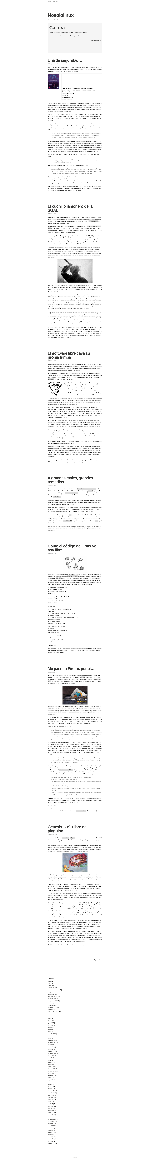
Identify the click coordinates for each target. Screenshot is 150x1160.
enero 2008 (50, 1088)
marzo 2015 (51, 1027)
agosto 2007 (51, 1099)
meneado (90, 491)
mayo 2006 (50, 1132)
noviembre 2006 (52, 1119)
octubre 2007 (51, 1095)
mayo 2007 (50, 1106)
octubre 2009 (51, 1055)
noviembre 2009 (52, 1053)
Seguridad (50, 1009)
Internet (49, 1003)
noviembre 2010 (52, 1042)
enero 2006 (50, 1141)
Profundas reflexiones (53, 1007)
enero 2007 (50, 1115)
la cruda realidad (93, 221)
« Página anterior (96, 40)
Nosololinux (62, 15)
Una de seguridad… (65, 60)
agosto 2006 (51, 1125)
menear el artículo (81, 811)
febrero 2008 (51, 1086)
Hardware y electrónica (53, 990)
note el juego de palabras (66, 770)
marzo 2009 (51, 1064)
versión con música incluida (80, 648)
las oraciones (65, 838)
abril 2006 (50, 1134)
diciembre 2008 (51, 1069)
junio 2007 (50, 1104)
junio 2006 (50, 1130)
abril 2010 (50, 1044)
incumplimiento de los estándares (86, 489)
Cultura (49, 985)
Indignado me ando (52, 996)
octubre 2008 (51, 1073)
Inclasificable (51, 994)
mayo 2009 (50, 1062)
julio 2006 (50, 1128)
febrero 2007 (51, 1112)
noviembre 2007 (52, 1093)
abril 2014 (50, 1031)
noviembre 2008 (52, 1071)
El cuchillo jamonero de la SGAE (70, 208)
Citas (49, 983)
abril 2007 (50, 1108)
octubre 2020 (51, 1020)
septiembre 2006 (52, 1123)
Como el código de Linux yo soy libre (72, 548)
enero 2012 (50, 1036)
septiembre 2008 (52, 1075)
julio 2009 (50, 1058)
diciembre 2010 (51, 1040)
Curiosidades (51, 987)
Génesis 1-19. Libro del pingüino (67, 829)
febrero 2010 (51, 1047)
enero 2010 (50, 1049)
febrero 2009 (51, 1066)
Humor (49, 992)
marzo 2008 (51, 1084)
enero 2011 (50, 1038)
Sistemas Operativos (53, 1011)
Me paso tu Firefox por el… (71, 668)
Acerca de (55, 1)
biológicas (72, 838)
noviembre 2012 (52, 1033)
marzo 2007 (51, 1110)
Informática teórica (52, 998)
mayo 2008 (50, 1079)
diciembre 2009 (51, 1051)
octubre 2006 (51, 1121)
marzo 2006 (51, 1136)
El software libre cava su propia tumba (69, 355)
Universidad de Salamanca (84, 675)
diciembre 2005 (51, 1143)
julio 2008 (50, 1077)
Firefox (83, 677)
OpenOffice (51, 379)
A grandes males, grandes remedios (70, 480)
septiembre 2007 (52, 1097)
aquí (70, 515)
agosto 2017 (51, 1023)
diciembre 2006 (51, 1117)
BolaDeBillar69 (57, 497)
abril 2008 (50, 1082)
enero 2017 (50, 1025)
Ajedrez (50, 981)
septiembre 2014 (52, 1029)
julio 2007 (50, 1101)
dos (60, 578)
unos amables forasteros (71, 493)
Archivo (49, 1)
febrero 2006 (51, 1139)
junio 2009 (50, 1060)
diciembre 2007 (51, 1090)
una (57, 578)
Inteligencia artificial (53, 1000)
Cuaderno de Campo (72, 576)
